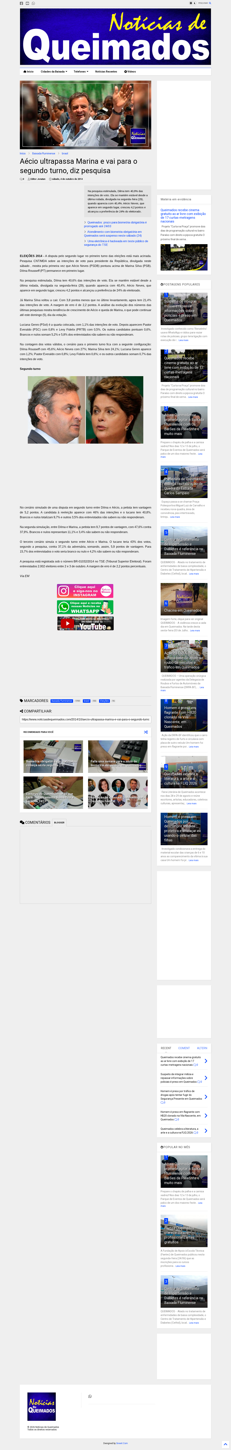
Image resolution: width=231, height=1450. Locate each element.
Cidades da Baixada (53, 71)
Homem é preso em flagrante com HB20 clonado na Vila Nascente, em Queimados (180, 717)
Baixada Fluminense (43, 153)
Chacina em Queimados (182, 610)
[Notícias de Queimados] (115, 63)
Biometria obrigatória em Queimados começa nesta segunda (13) (51, 763)
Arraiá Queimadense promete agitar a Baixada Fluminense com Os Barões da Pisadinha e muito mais (184, 424)
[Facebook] (21, 3)
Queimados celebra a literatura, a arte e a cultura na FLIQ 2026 (181, 778)
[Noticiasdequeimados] (39, 3)
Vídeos (131, 71)
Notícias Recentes (106, 71)
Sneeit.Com (122, 1443)
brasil (65, 153)
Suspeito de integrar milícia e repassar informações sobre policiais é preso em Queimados (180, 310)
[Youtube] (27, 3)
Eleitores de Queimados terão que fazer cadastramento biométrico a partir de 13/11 (49, 797)
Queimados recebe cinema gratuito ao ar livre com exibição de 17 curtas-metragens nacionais (183, 215)
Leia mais (183, 340)
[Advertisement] (50, 211)
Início (30, 71)
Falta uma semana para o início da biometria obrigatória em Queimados (116, 763)
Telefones (80, 71)
